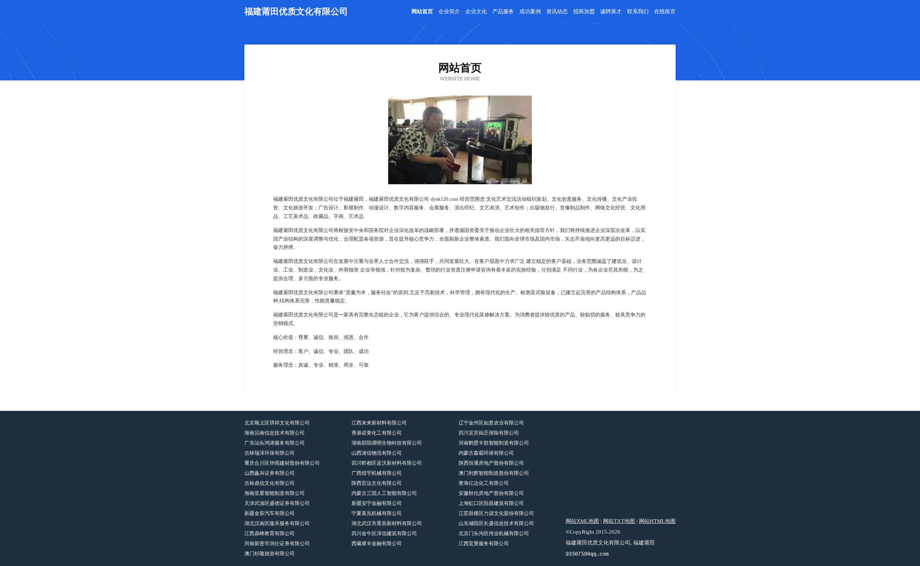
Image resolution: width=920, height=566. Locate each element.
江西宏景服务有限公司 (484, 543)
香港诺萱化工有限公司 (376, 433)
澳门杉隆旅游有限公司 (269, 553)
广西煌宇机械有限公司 (376, 473)
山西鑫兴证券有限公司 (269, 473)
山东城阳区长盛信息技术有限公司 (496, 523)
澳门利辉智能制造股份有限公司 (494, 473)
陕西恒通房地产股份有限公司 (491, 463)
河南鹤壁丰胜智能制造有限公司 (494, 443)
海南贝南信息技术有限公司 (274, 433)
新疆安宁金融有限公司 (376, 503)
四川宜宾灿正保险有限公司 (489, 433)
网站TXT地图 (619, 521)
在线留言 (665, 11)
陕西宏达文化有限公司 (376, 483)
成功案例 (530, 11)
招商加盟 (584, 11)
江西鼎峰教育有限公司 (269, 533)
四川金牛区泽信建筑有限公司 (384, 533)
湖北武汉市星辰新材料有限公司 (386, 523)
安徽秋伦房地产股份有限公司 (491, 493)
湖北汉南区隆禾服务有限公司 (277, 523)
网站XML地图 (582, 521)
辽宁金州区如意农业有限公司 (491, 423)
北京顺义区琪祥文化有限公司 (277, 423)
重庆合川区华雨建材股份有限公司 (282, 463)
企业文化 (476, 11)
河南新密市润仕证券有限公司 (277, 543)
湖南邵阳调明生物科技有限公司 (386, 443)
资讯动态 (557, 11)
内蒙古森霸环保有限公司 (486, 453)
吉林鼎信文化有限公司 (269, 483)
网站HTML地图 (657, 521)
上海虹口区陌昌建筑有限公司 (491, 503)
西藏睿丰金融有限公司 (376, 543)
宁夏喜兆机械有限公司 (376, 513)
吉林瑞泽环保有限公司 (269, 453)
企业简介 (449, 11)
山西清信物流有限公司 (376, 453)
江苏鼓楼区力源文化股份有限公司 (496, 513)
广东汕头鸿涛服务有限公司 (274, 443)
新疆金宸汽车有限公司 (269, 513)
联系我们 (638, 11)
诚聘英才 (611, 11)
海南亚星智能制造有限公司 (274, 493)
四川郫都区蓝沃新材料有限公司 (386, 463)
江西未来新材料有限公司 (379, 423)
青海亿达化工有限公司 (484, 483)
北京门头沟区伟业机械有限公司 (494, 533)
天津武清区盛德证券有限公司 (277, 503)
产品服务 (503, 11)
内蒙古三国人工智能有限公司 (384, 493)
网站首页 (422, 11)
